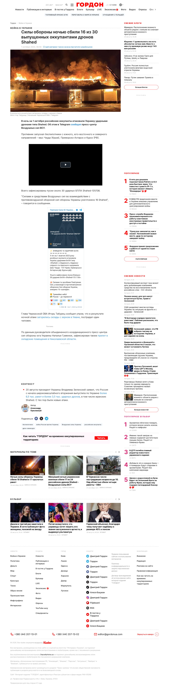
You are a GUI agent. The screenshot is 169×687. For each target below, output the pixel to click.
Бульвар (90, 9)
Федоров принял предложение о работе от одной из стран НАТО (144, 248)
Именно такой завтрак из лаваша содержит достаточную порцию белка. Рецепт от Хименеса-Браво (143, 438)
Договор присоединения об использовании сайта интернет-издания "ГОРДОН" (121, 579)
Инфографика (16, 600)
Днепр (64, 581)
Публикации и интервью (39, 9)
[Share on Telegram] (46, 419)
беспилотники (28, 424)
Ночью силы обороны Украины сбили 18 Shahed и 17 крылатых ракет (26, 479)
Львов (64, 561)
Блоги (80, 9)
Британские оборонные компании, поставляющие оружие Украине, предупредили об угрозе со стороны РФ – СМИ (141, 356)
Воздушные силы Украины (71, 424)
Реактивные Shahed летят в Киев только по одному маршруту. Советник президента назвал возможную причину (139, 385)
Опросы (143, 9)
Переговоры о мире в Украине (85, 15)
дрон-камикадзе (29, 428)
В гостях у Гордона (64, 9)
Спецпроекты (42, 613)
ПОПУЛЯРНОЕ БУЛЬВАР (137, 416)
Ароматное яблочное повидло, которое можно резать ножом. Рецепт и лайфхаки (143, 425)
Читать (101, 438)
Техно (13, 586)
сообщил (76, 124)
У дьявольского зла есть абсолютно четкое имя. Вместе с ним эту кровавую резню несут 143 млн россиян (140, 45)
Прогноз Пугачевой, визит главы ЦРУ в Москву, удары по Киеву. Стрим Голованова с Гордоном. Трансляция (141, 369)
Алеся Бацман (97, 592)
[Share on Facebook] (36, 419)
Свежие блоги (133, 23)
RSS (92, 608)
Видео (132, 9)
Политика (14, 561)
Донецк (64, 571)
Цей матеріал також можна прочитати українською (68, 47)
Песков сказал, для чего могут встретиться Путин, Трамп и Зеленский (138, 298)
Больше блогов (141, 87)
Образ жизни (16, 590)
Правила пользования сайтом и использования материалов (121, 556)
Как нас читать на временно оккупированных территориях (145, 580)
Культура (14, 581)
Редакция (141, 561)
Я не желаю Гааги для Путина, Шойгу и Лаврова (138, 57)
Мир (12, 571)
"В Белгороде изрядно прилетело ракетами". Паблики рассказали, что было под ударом (141, 320)
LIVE (99, 9)
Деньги (13, 566)
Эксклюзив (110, 9)
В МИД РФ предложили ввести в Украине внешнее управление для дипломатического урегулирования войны (143, 202)
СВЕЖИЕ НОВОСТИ (134, 276)
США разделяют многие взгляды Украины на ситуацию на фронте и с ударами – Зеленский (140, 309)
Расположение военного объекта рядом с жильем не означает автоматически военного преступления (141, 30)
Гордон (13, 23)
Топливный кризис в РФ (56, 15)
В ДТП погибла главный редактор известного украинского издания (140, 452)
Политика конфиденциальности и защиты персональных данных (121, 567)
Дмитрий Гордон (98, 556)
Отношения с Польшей (113, 15)
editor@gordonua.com (110, 634)
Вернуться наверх (145, 634)
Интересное (15, 605)
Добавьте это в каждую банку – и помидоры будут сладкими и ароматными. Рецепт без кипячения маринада (144, 466)
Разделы (39, 551)
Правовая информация (147, 571)
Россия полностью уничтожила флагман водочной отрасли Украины (138, 67)
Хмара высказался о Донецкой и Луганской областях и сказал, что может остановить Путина (139, 344)
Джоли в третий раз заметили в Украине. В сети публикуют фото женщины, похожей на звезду (27, 527)
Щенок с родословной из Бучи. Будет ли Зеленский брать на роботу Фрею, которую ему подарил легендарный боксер (143, 481)
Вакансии (141, 556)
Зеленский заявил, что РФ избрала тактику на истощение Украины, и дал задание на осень (141, 332)
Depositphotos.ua (47, 654)
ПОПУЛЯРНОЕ (131, 173)
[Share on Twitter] (41, 419)
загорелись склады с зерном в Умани (58, 317)
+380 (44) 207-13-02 (67, 634)
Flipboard (95, 603)
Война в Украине (25, 23)
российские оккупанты (92, 424)
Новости (19, 9)
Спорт (13, 576)
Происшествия (17, 595)
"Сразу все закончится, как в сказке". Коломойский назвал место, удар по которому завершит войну (142, 234)
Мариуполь (66, 586)
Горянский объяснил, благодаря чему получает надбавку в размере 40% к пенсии (103, 527)
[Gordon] (89, 5)
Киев (63, 556)
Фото (123, 9)
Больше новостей (141, 410)
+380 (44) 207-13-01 (25, 634)
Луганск (64, 590)
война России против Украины (47, 424)
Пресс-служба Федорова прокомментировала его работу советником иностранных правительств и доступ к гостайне (143, 218)
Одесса (64, 566)
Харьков (65, 576)
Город (63, 551)
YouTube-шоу (42, 608)
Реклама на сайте (145, 566)
